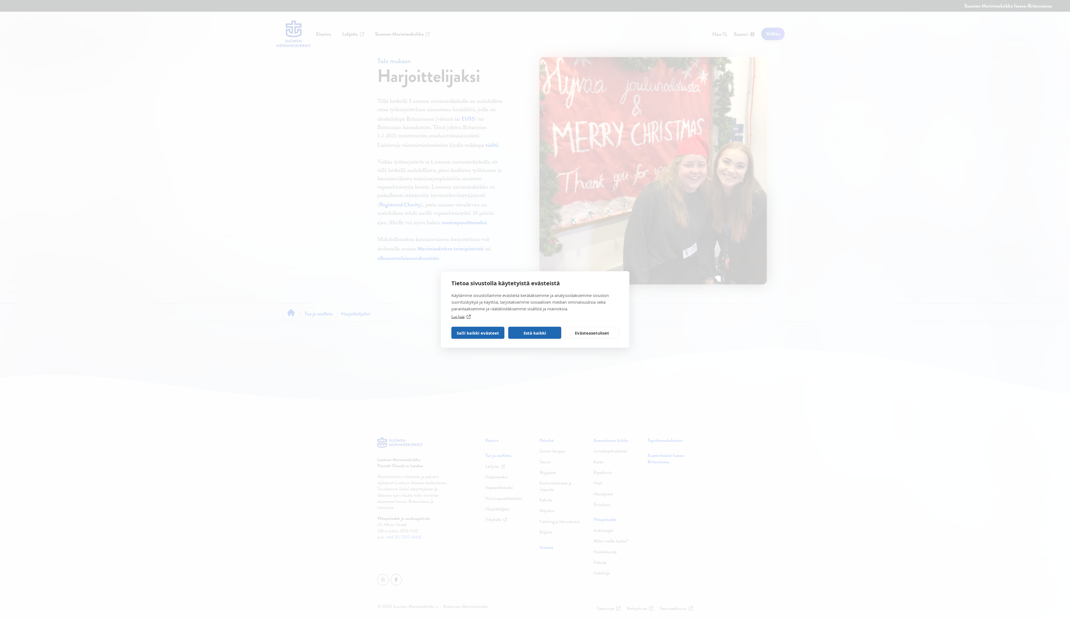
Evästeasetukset (592, 333)
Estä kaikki (535, 333)
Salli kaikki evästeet (478, 333)
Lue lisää (458, 317)
